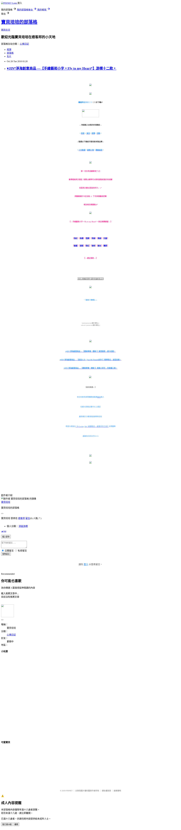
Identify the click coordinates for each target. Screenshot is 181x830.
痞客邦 (21, 518)
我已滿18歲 (7, 824)
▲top (3, 531)
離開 (16, 824)
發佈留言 (6, 554)
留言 (27, 518)
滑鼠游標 (23, 526)
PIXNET (69, 791)
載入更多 (6, 537)
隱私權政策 (106, 791)
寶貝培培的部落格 (19, 22)
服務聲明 (117, 791)
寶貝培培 (5, 502)
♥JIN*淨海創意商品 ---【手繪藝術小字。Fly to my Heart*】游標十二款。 (61, 68)
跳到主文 (5, 30)
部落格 (10, 53)
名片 (9, 56)
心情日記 (24, 44)
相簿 (9, 49)
